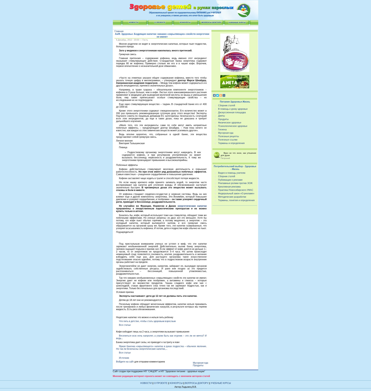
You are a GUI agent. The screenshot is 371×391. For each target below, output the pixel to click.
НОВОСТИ (146, 383)
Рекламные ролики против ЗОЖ (235, 183)
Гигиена (222, 129)
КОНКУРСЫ (176, 383)
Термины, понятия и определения (236, 200)
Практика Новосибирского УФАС (235, 190)
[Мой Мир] (224, 95)
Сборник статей (226, 105)
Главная (118, 31)
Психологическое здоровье (232, 126)
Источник (124, 358)
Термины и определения (231, 143)
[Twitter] (217, 95)
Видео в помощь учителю (231, 173)
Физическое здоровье (229, 122)
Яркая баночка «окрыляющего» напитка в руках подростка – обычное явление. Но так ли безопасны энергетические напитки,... (161, 347)
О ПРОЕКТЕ (161, 383)
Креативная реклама (229, 186)
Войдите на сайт (125, 361)
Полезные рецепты (228, 136)
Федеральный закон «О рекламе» (236, 193)
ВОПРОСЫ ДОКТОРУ (197, 383)
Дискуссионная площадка (232, 112)
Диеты (221, 116)
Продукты (198, 365)
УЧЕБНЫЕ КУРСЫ (221, 383)
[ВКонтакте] (214, 95)
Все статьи (125, 325)
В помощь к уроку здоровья (233, 109)
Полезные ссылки (227, 139)
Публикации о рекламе (230, 180)
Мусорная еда (200, 363)
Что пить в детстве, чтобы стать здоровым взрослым (147, 321)
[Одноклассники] (220, 95)
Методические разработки (232, 197)
